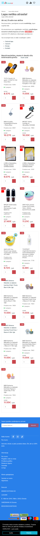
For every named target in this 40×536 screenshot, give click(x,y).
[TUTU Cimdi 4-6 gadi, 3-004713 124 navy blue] (11, 69)
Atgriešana (4, 480)
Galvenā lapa (9, 41)
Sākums (3, 11)
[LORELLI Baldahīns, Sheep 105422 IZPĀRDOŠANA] (11, 154)
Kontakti (7, 48)
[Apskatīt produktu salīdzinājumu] (30, 3)
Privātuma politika (7, 461)
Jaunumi (7, 43)
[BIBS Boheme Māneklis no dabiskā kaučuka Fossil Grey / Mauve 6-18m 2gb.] (11, 331)
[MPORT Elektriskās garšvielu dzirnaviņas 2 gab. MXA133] (11, 195)
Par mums (4, 456)
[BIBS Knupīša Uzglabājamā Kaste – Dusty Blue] (11, 112)
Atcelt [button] (36, 522)
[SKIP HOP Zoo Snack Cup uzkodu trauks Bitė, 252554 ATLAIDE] (11, 240)
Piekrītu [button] (29, 533)
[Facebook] (13, 437)
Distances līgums (6, 463)
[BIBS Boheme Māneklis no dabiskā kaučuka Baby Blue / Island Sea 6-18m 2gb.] (29, 331)
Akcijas (7, 46)
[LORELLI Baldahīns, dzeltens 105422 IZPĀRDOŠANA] (29, 154)
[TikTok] (22, 437)
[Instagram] (18, 437)
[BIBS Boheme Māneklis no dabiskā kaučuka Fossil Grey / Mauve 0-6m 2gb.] (29, 287)
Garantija (4, 465)
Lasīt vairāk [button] (14, 529)
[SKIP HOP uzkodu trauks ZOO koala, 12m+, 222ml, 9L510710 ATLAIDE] (29, 195)
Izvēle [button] (11, 533)
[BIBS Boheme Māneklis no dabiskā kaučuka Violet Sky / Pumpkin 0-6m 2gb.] (29, 69)
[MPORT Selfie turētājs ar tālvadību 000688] (29, 112)
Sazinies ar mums (6, 478)
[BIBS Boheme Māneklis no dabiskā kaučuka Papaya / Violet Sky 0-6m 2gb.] (11, 376)
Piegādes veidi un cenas (8, 459)
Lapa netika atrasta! (13, 11)
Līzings (3, 468)
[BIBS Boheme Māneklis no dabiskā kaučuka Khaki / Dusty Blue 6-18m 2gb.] (11, 287)
